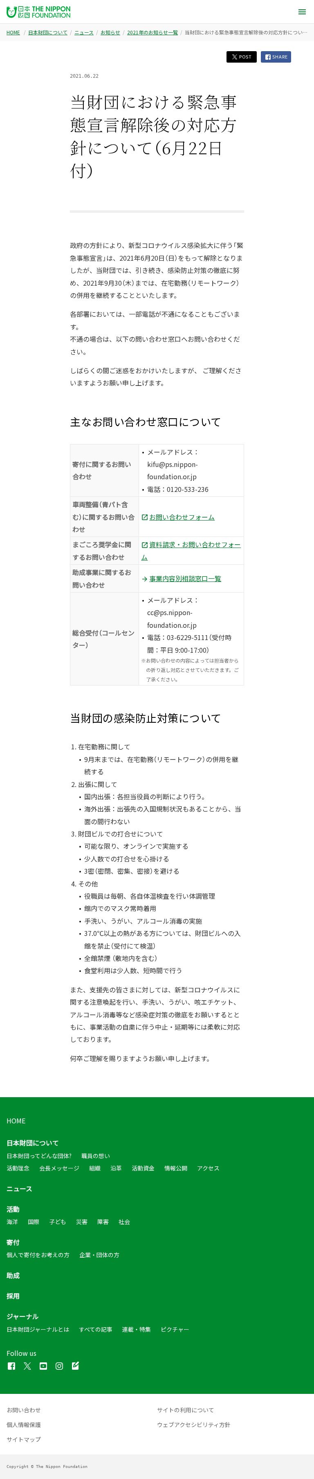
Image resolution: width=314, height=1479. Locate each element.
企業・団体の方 (99, 1255)
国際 (33, 1221)
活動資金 (143, 1168)
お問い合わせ (24, 1410)
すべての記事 (95, 1329)
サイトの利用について (185, 1410)
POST (245, 56)
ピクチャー (175, 1329)
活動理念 (18, 1168)
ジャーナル (23, 1316)
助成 (13, 1275)
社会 (124, 1221)
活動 (13, 1209)
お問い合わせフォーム (182, 517)
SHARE (279, 56)
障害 (103, 1221)
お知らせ (110, 32)
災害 (81, 1221)
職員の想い (95, 1156)
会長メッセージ (59, 1168)
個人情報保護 (24, 1424)
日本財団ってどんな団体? (39, 1156)
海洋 (12, 1221)
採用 (13, 1296)
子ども (57, 1221)
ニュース (84, 32)
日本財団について (47, 32)
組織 (95, 1168)
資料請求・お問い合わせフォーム (191, 550)
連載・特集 (136, 1329)
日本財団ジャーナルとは (38, 1329)
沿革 (116, 1168)
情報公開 (175, 1168)
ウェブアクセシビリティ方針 (194, 1424)
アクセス (208, 1168)
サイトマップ (24, 1439)
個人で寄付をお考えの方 (38, 1255)
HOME (13, 32)
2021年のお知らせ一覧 (152, 32)
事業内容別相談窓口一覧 (185, 578)
